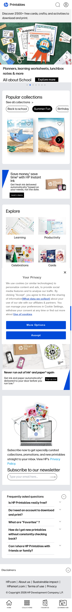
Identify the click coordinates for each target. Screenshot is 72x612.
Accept (36, 335)
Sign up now (51, 379)
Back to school (17, 109)
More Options (36, 324)
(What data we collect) (36, 298)
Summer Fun (42, 109)
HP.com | (12, 582)
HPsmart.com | (17, 586)
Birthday (63, 109)
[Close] (65, 272)
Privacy (52, 586)
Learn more (17, 195)
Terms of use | (37, 586)
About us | (25, 582)
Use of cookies (22, 314)
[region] (36, 306)
